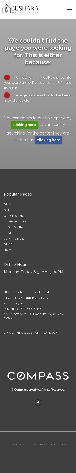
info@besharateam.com (37, 332)
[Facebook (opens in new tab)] (38, 402)
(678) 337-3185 (29, 309)
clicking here (24, 125)
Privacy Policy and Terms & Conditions (38, 444)
